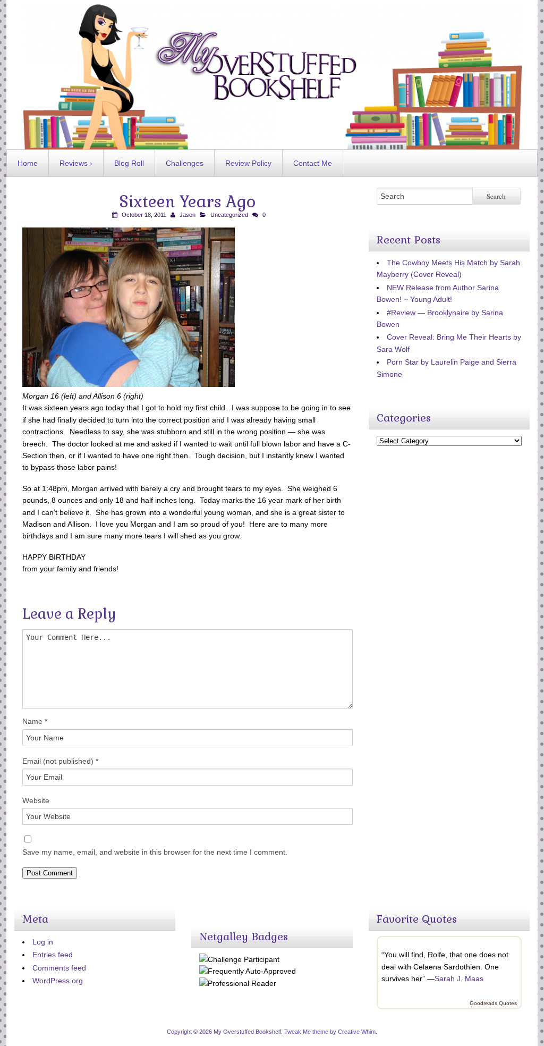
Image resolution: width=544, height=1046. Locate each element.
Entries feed (52, 954)
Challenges (184, 163)
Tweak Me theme (306, 1031)
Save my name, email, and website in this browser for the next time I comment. (154, 852)
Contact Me (312, 163)
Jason (188, 215)
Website (35, 800)
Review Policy (248, 163)
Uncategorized (229, 215)
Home (28, 163)
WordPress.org (57, 980)
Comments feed (59, 968)
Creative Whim (357, 1031)
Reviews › (76, 163)
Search (496, 196)
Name (34, 721)
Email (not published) (60, 761)
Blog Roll (129, 163)
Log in (42, 942)
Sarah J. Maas (459, 978)
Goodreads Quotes (493, 1003)
